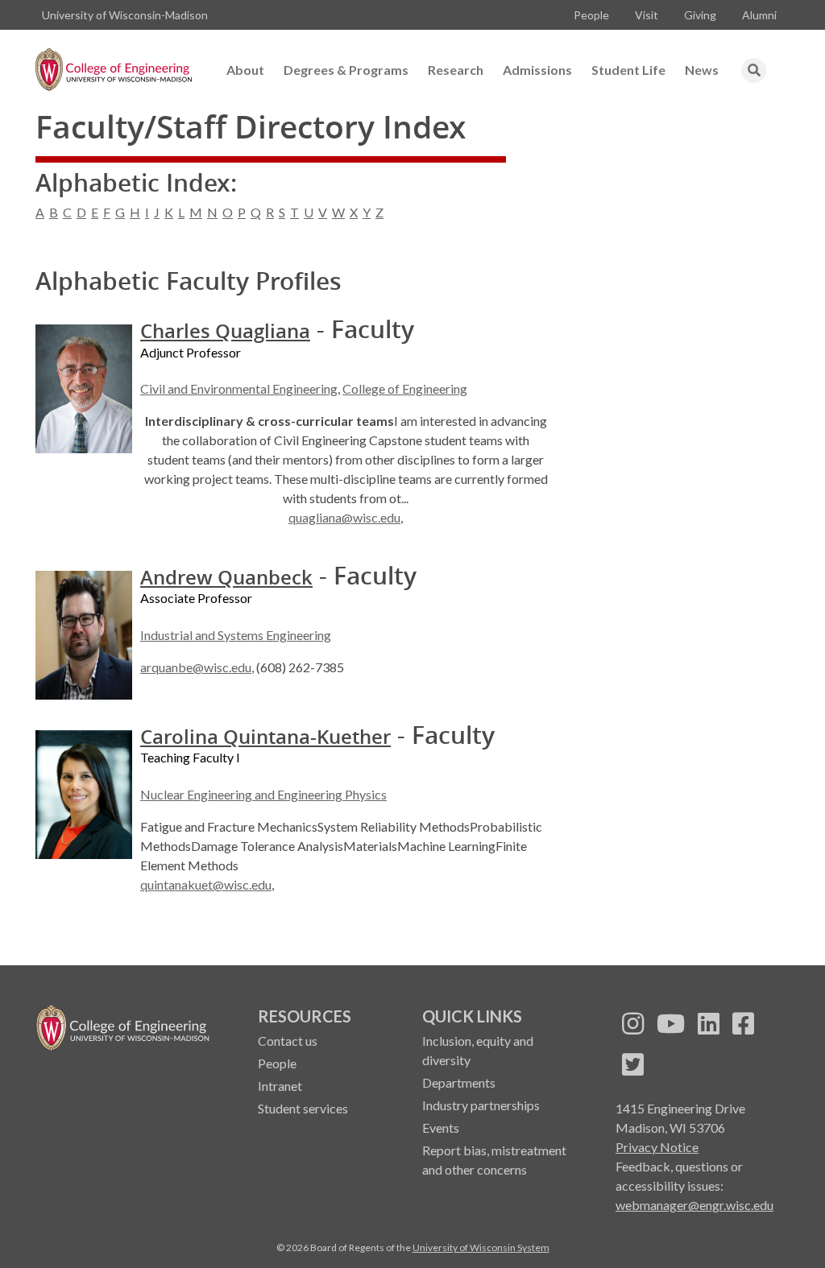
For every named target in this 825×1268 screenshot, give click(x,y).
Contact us (287, 1040)
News (702, 69)
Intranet (280, 1085)
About (245, 69)
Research (455, 69)
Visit (646, 15)
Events (440, 1127)
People (591, 15)
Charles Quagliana (225, 330)
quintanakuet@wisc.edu (206, 884)
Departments (458, 1082)
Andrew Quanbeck (226, 577)
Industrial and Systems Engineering (235, 634)
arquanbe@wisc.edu (195, 667)
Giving (700, 15)
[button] (754, 70)
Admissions (537, 69)
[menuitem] (591, 15)
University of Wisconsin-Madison (125, 15)
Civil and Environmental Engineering (239, 388)
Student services (303, 1108)
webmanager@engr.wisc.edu (694, 1204)
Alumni (759, 15)
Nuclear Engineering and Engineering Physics (263, 794)
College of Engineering (404, 388)
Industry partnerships (481, 1105)
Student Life (628, 69)
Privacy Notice (657, 1146)
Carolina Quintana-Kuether (265, 736)
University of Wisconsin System (480, 1247)
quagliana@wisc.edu (344, 517)
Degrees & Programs (346, 69)
